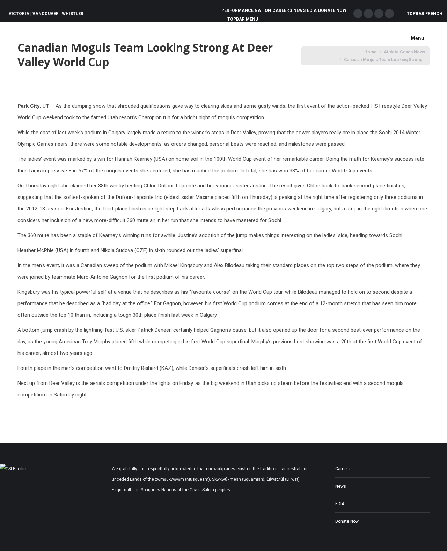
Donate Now (347, 521)
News (340, 486)
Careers (343, 468)
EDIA (339, 503)
